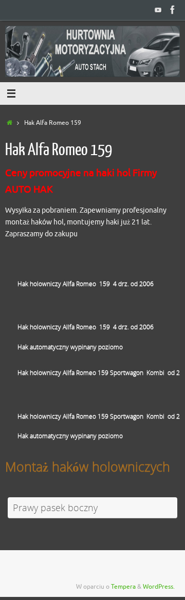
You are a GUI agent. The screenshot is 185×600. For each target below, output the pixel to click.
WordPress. (159, 587)
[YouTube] (158, 10)
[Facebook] (172, 10)
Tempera (123, 587)
